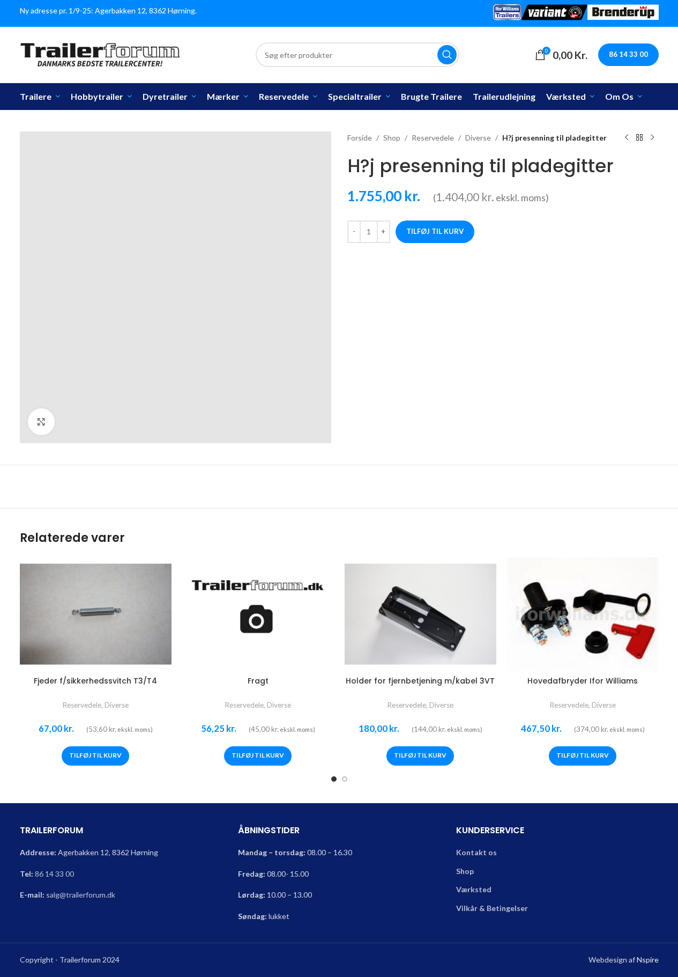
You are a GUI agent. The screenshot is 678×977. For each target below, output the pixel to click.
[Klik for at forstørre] (41, 421)
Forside (359, 137)
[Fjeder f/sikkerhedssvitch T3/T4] (96, 614)
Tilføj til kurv (435, 231)
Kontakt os (476, 852)
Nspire (648, 959)
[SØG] (447, 54)
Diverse (478, 137)
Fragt (258, 680)
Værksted (473, 889)
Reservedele (433, 137)
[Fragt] (258, 614)
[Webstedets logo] (100, 53)
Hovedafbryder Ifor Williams (582, 680)
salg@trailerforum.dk (80, 894)
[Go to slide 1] (334, 779)
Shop (391, 137)
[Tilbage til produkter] (639, 137)
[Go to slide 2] (344, 779)
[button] (95, 756)
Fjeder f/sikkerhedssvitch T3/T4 (95, 680)
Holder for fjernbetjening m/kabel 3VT (420, 680)
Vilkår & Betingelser (492, 908)
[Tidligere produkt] (626, 137)
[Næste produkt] (652, 137)
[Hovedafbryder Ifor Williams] (583, 614)
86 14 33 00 (54, 873)
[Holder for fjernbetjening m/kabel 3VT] (420, 614)
